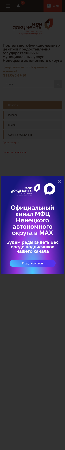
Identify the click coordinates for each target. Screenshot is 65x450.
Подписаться (32, 263)
